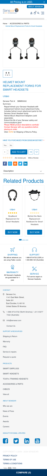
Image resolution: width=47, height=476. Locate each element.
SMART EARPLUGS (11, 368)
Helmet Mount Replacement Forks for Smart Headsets (24, 26)
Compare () (23, 472)
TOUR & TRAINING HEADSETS (15, 378)
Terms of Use (9, 459)
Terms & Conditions (12, 463)
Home (5, 23)
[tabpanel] (13, 210)
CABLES (6, 389)
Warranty (6, 341)
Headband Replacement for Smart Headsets (12, 219)
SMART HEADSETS (11, 373)
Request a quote (9, 357)
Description (9, 170)
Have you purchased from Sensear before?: (23, 140)
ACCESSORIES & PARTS (19, 23)
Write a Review (33, 158)
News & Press (8, 411)
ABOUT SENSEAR (35, 6)
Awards (6, 421)
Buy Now (12, 232)
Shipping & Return (10, 336)
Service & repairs (9, 351)
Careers (6, 426)
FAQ (4, 346)
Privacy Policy (10, 455)
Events (5, 416)
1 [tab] (20, 239)
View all (6, 394)
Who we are (7, 406)
